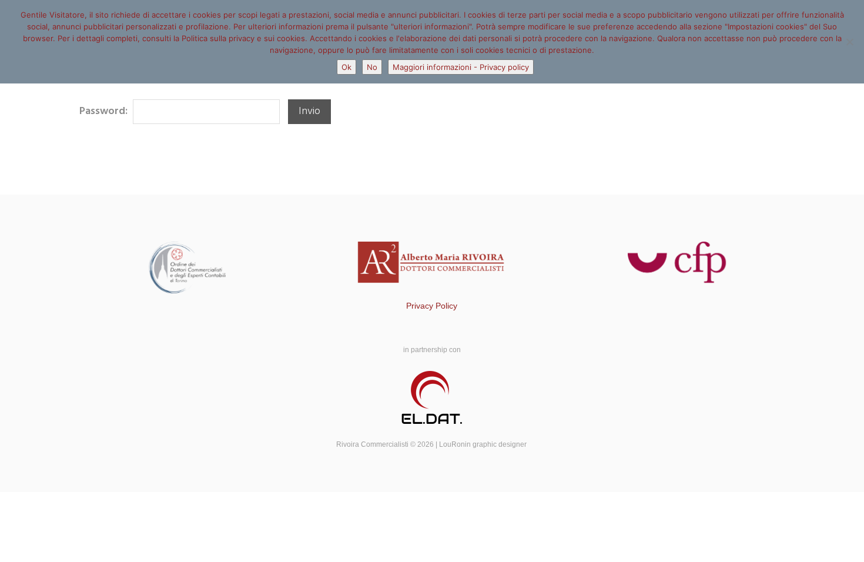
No (372, 67)
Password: (104, 111)
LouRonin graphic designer (483, 444)
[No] (849, 42)
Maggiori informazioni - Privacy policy (461, 67)
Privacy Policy (431, 305)
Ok (346, 67)
